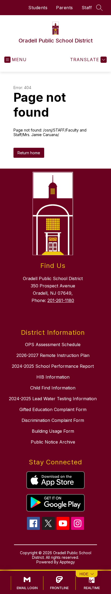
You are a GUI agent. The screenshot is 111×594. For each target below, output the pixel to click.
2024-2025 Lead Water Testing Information (53, 398)
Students (37, 7)
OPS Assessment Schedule (53, 344)
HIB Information (53, 377)
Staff (87, 7)
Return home (29, 152)
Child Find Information (52, 387)
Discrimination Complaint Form (53, 420)
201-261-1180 (60, 300)
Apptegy (67, 562)
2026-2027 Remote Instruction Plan (52, 355)
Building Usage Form (53, 431)
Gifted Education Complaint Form (52, 409)
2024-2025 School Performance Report (53, 366)
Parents (64, 7)
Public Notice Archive (53, 442)
